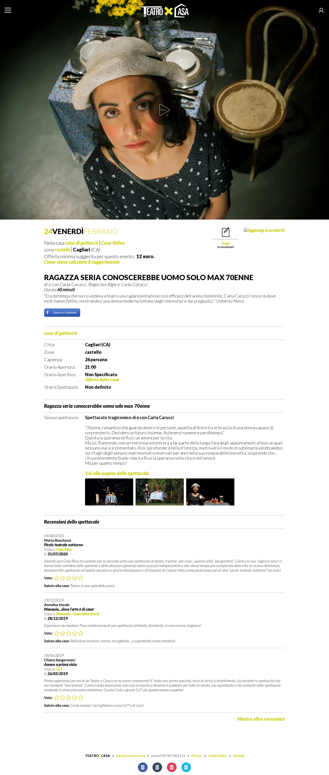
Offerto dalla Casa (102, 379)
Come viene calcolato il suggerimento (81, 262)
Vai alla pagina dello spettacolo (117, 473)
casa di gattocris (82, 243)
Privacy (196, 756)
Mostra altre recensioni (261, 719)
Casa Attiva (113, 243)
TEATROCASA (97, 756)
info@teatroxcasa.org (130, 756)
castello (62, 249)
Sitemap (238, 756)
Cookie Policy (217, 756)
